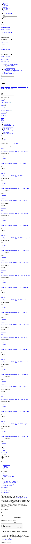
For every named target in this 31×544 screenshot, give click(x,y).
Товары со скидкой (8, 130)
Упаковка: (3, 113)
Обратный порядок (8, 133)
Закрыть (3, 120)
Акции (5, 7)
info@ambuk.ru (4, 42)
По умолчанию (4, 121)
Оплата (5, 4)
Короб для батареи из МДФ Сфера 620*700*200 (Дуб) (14, 424)
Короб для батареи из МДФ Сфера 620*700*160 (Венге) (14, 176)
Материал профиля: (6, 110)
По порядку (6, 132)
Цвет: (2, 100)
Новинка (3, 148)
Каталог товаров (5, 61)
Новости (5, 5)
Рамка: (2, 107)
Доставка (5, 3)
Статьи (5, 466)
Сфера (11, 88)
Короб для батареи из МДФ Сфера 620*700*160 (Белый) (14, 151)
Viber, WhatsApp (5, 59)
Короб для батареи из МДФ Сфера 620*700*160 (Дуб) (14, 200)
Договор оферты (7, 485)
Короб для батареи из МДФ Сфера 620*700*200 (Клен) (14, 436)
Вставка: (3, 105)
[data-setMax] (7, 95)
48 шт (4, 141)
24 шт (4, 139)
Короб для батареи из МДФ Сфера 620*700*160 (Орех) (14, 225)
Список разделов (9, 87)
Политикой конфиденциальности (11, 538)
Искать (16, 143)
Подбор (2, 119)
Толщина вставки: (5, 102)
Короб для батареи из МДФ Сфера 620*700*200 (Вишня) (15, 411)
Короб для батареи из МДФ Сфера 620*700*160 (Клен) (14, 213)
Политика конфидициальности (11, 484)
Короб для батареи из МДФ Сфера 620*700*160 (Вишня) (15, 188)
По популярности (7, 128)
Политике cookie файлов (21, 497)
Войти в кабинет (7, 10)
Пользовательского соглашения (13, 532)
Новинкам (6, 129)
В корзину (3, 158)
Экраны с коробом (5, 88)
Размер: (3, 115)
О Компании (6, 1)
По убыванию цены (8, 127)
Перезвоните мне (5, 492)
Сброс (2, 118)
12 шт (4, 138)
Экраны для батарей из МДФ (20, 87)
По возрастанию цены (8, 125)
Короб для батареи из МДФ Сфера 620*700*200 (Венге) (14, 399)
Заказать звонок (4, 34)
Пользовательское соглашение (10, 481)
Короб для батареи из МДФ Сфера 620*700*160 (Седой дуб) (15, 238)
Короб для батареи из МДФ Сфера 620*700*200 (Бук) (14, 386)
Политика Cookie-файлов (9, 482)
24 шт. (2, 135)
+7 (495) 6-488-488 (5, 27)
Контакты (5, 9)
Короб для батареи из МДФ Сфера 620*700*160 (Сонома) (15, 250)
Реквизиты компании (8, 476)
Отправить (3, 542)
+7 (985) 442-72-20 (5, 29)
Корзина (3, 80)
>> (4, 450)
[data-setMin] (7, 93)
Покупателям (6, 8)
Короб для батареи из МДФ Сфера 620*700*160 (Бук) (14, 163)
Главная (2, 87)
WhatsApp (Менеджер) (6, 32)
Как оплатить (6, 473)
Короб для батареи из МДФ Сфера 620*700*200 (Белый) (14, 374)
